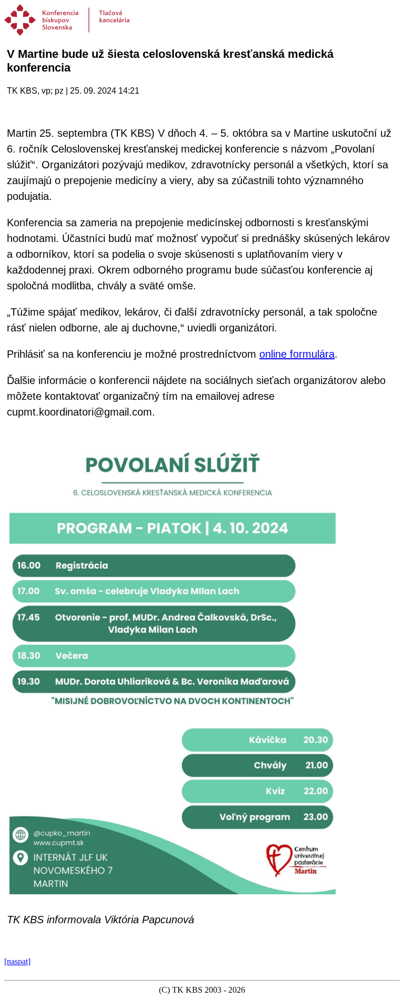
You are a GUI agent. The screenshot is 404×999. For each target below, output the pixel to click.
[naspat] (17, 961)
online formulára (297, 354)
